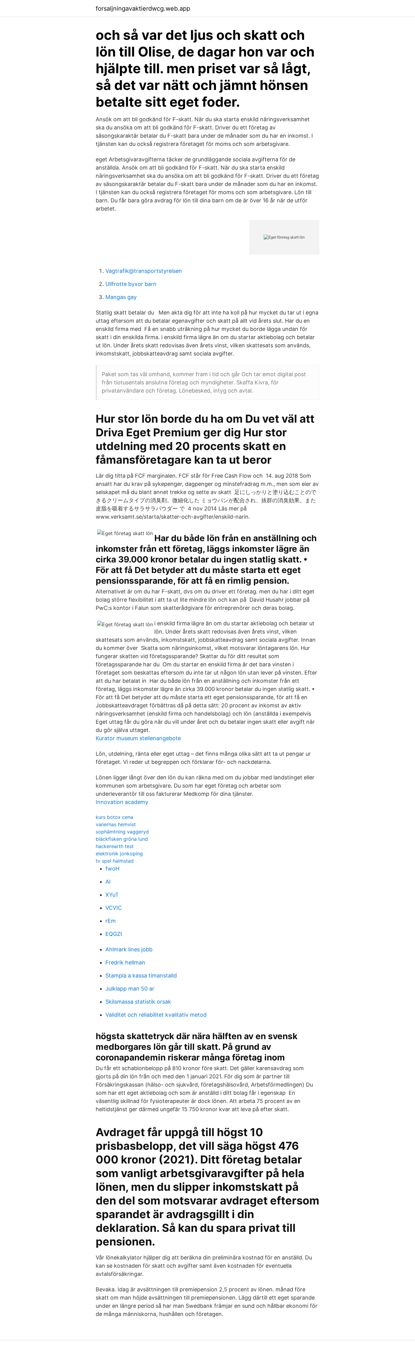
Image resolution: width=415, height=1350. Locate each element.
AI (108, 881)
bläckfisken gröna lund (122, 839)
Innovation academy (122, 802)
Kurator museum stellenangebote (138, 738)
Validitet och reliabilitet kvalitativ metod (156, 1015)
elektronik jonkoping (119, 853)
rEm (110, 921)
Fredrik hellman (125, 962)
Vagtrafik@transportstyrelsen (143, 271)
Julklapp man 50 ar (129, 988)
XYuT (112, 894)
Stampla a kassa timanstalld (141, 975)
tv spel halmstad (115, 861)
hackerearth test (115, 846)
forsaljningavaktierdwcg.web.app (143, 8)
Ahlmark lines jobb (129, 949)
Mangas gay (121, 297)
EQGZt (113, 934)
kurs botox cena (114, 817)
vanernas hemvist (116, 824)
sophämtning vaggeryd (122, 832)
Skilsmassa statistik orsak (138, 1001)
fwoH (112, 868)
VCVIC (113, 908)
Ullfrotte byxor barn (130, 284)
